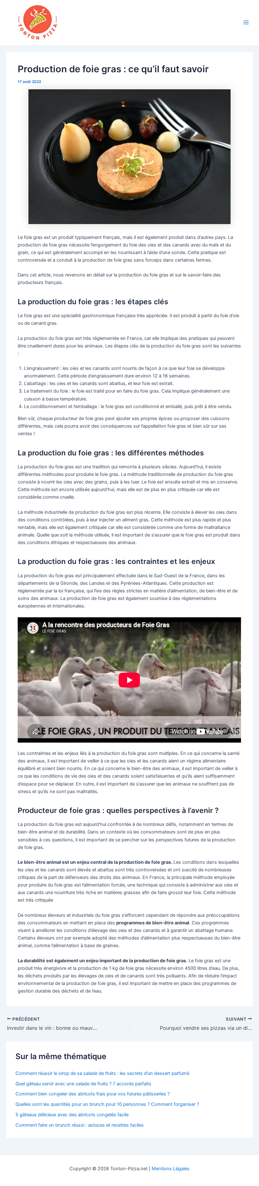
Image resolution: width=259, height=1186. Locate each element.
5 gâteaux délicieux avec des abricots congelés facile (72, 1115)
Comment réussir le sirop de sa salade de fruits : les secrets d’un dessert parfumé (102, 1073)
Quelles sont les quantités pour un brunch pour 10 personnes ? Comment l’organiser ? (107, 1104)
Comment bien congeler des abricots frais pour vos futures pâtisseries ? (92, 1094)
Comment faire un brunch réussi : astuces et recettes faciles (79, 1125)
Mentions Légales (171, 1168)
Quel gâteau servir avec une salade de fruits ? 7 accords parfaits (83, 1084)
